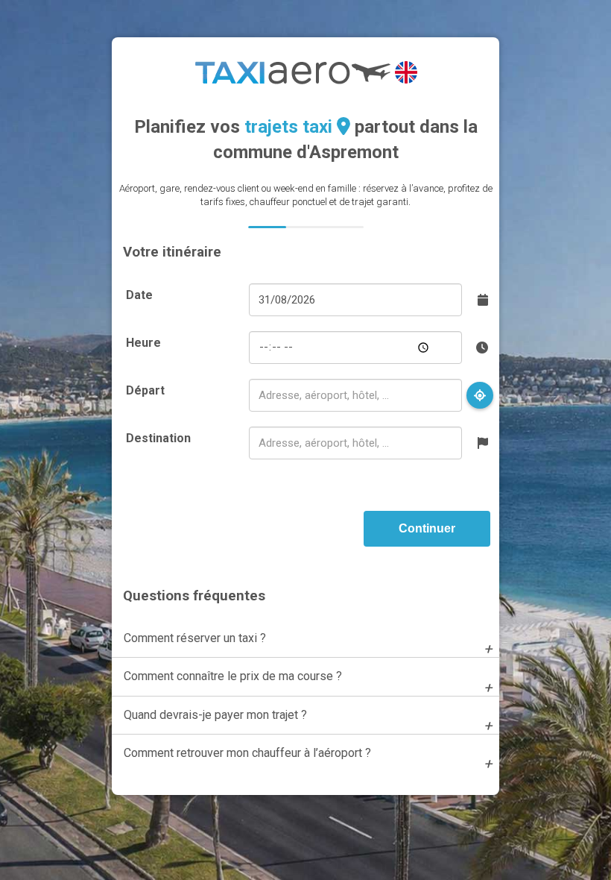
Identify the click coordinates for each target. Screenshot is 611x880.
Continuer (427, 528)
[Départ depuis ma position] (479, 395)
